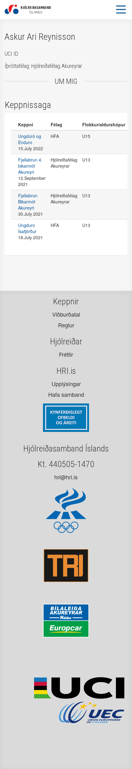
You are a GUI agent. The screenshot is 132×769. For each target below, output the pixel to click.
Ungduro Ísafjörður (27, 228)
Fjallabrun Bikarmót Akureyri (27, 201)
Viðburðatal (66, 314)
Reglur (66, 325)
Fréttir (66, 354)
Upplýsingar (66, 384)
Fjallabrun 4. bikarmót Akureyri (30, 166)
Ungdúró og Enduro (29, 139)
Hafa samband (66, 394)
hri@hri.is (66, 477)
